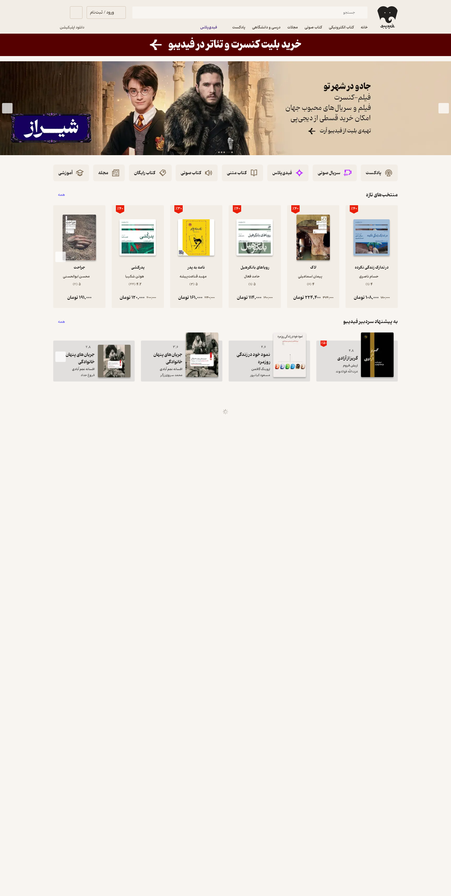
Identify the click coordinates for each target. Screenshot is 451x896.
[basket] (76, 12)
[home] (387, 17)
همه (61, 195)
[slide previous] (443, 108)
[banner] (225, 45)
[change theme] (59, 12)
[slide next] (7, 108)
